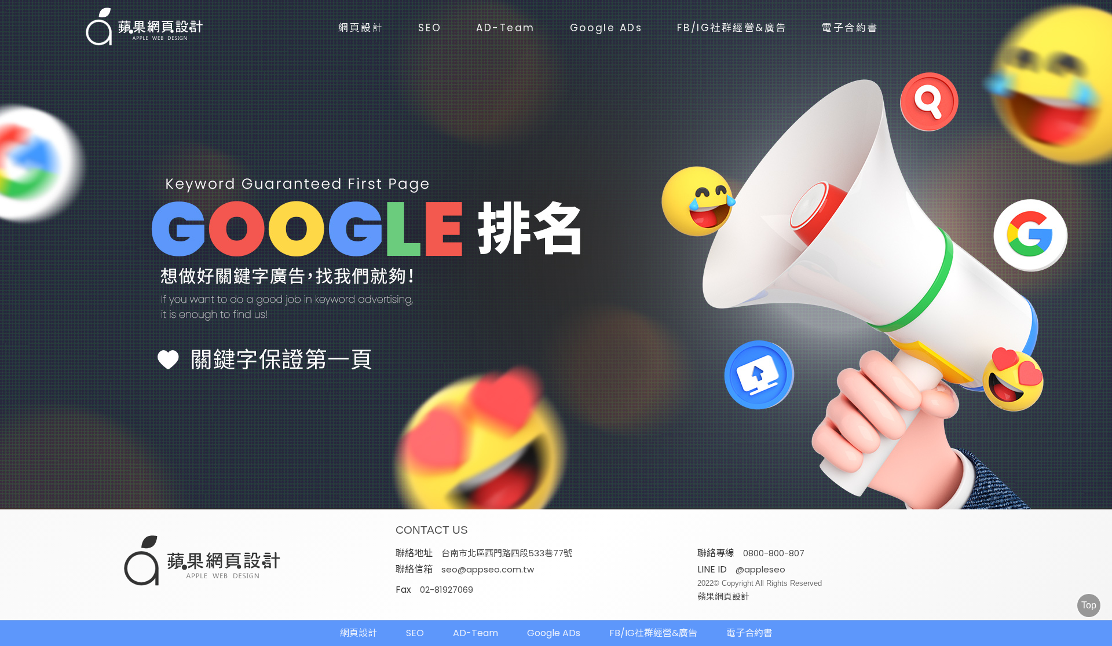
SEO (429, 28)
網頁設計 (360, 28)
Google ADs (606, 28)
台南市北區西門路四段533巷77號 (506, 553)
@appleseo (760, 569)
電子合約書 (850, 28)
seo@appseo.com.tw (487, 569)
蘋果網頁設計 (723, 596)
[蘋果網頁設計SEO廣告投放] (136, 27)
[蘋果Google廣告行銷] (203, 562)
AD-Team (505, 28)
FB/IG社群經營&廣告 (732, 28)
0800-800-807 (773, 553)
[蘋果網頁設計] (556, 254)
